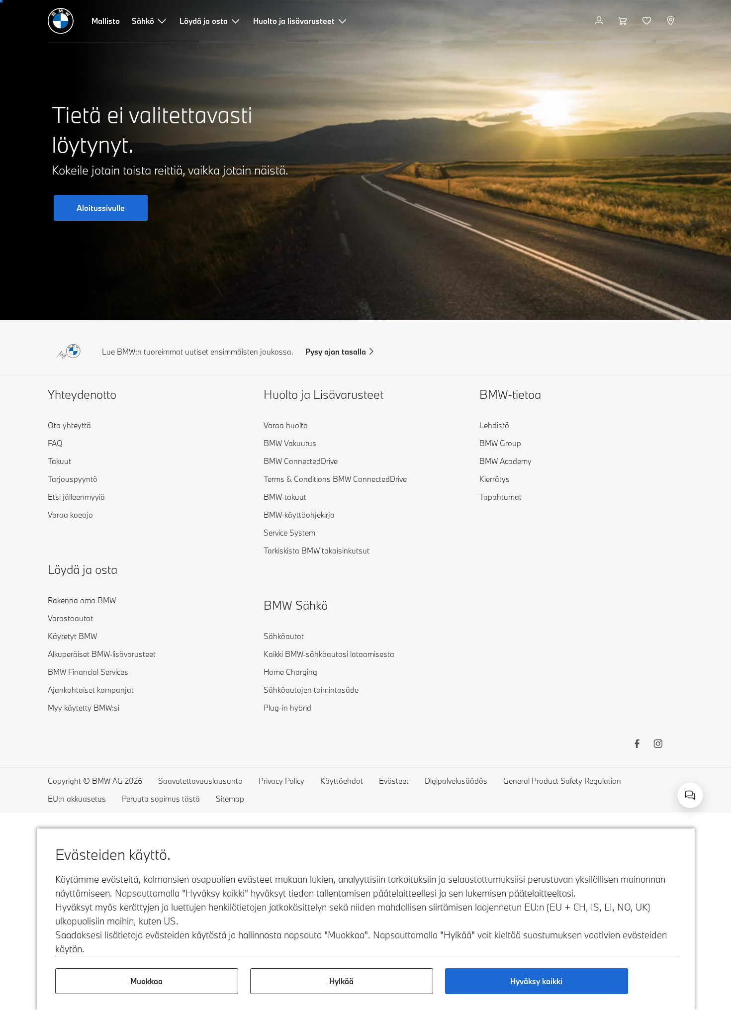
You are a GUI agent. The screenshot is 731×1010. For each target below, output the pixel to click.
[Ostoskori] (624, 21)
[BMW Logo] (61, 21)
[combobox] (690, 795)
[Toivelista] (648, 21)
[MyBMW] (600, 21)
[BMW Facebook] (637, 744)
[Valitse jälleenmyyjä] (671, 21)
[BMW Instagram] (657, 744)
